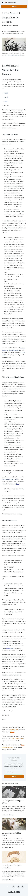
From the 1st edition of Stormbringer (13, 55)
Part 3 (6, 101)
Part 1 (6, 93)
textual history (10, 648)
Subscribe (14, 6)
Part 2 (6, 97)
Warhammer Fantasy (7, 479)
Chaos (17, 484)
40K (16, 479)
